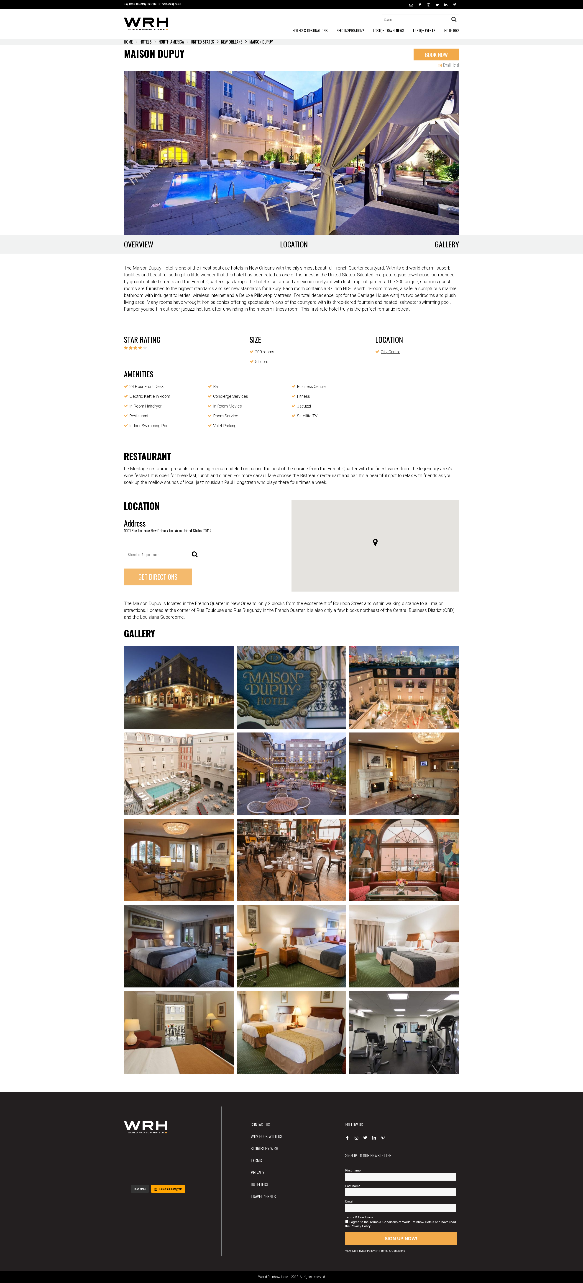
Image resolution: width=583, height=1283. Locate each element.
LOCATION (294, 244)
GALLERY (447, 244)
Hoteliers (259, 1184)
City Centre (390, 351)
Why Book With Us (266, 1136)
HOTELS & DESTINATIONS (310, 30)
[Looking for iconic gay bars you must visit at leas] (158, 1161)
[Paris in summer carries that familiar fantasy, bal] (134, 1175)
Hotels (146, 42)
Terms (256, 1160)
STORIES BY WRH (264, 1148)
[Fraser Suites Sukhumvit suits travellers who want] (134, 1147)
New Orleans (232, 42)
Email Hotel (450, 65)
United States (202, 42)
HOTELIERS (451, 30)
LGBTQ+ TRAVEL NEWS (388, 30)
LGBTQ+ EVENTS (424, 30)
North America (171, 42)
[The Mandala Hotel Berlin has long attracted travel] (158, 1147)
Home (128, 42)
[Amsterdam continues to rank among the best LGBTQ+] (181, 1147)
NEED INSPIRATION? (350, 30)
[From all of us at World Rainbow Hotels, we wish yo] (158, 1175)
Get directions (157, 577)
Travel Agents (263, 1196)
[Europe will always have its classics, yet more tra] (181, 1175)
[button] (375, 542)
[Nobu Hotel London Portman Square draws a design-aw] (181, 1161)
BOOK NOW (436, 54)
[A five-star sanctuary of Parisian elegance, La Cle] (134, 1161)
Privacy (257, 1172)
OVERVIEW (138, 244)
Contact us (260, 1124)
